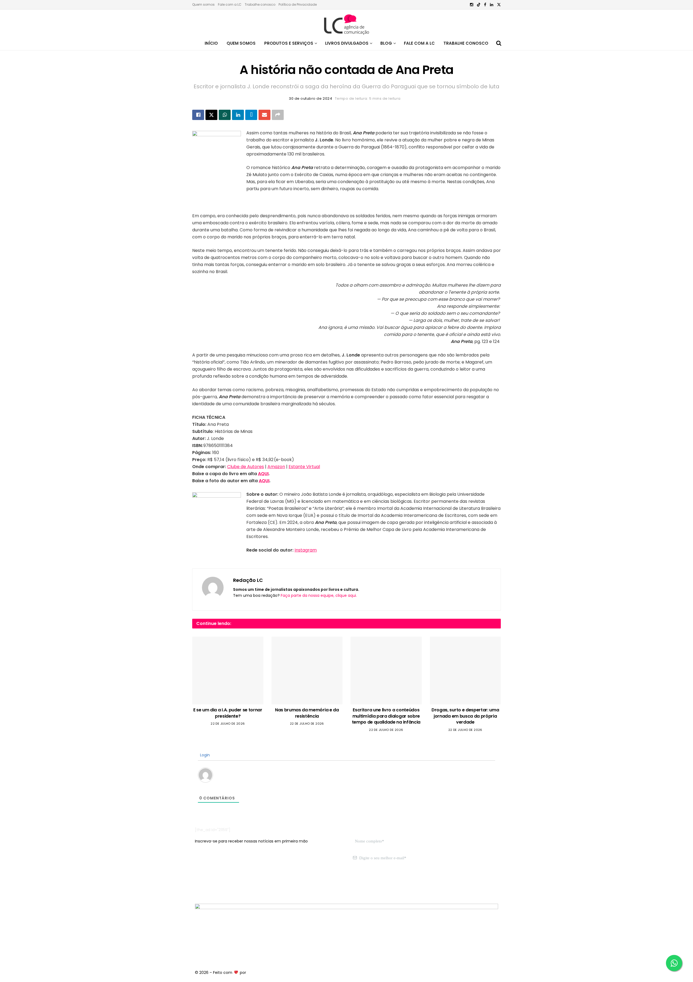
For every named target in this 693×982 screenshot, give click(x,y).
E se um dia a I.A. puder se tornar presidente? (227, 713)
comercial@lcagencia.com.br (278, 883)
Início (211, 43)
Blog (386, 43)
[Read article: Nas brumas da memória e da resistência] (307, 670)
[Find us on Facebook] (485, 4)
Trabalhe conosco (260, 4)
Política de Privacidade (298, 4)
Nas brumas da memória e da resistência (307, 713)
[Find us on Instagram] (471, 4)
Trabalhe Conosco (465, 43)
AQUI (263, 474)
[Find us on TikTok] (478, 4)
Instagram (306, 550)
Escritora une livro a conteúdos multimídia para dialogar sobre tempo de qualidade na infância (386, 716)
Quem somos (203, 4)
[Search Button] (499, 43)
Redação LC (248, 580)
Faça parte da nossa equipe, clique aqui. (319, 595)
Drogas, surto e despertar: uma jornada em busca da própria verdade (465, 716)
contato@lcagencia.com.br (221, 883)
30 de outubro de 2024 (310, 98)
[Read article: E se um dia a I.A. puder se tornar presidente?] (227, 670)
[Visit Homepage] (346, 23)
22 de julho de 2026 (228, 723)
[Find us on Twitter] (499, 4)
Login (204, 755)
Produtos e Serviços (288, 43)
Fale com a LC (229, 4)
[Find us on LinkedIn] (491, 4)
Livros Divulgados (346, 43)
